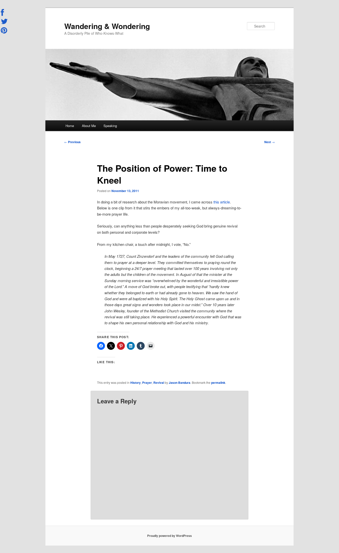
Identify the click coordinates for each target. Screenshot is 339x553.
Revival (158, 382)
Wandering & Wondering (107, 26)
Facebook (4, 12)
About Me (89, 125)
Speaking (110, 125)
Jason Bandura (179, 382)
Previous (72, 142)
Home (70, 125)
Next (269, 142)
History (135, 382)
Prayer (147, 382)
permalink (218, 382)
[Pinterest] (4, 30)
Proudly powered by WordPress (169, 535)
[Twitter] (4, 21)
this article (221, 201)
